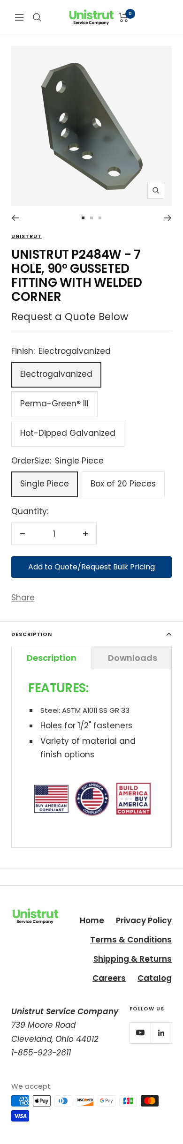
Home (92, 920)
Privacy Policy (144, 920)
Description (31, 634)
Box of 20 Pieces (123, 483)
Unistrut (26, 236)
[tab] (51, 657)
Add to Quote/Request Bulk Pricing (91, 566)
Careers (109, 978)
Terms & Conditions (131, 939)
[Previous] (15, 218)
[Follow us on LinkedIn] (161, 1032)
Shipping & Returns (132, 959)
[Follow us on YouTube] (140, 1032)
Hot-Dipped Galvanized (67, 433)
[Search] (37, 17)
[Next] (168, 218)
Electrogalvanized (56, 374)
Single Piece (44, 483)
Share (23, 597)
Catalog (154, 978)
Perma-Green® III (54, 403)
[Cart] (124, 17)
